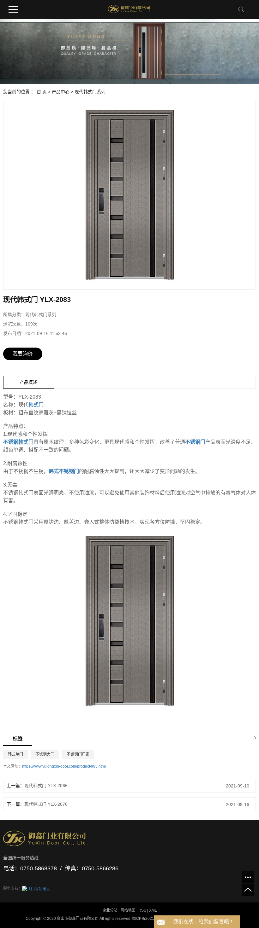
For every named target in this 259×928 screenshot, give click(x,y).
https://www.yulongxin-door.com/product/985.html (64, 766)
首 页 (42, 91)
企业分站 (109, 910)
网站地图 (128, 910)
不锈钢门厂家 (78, 754)
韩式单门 (15, 754)
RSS (142, 910)
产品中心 (60, 91)
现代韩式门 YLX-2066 (46, 785)
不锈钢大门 (44, 754)
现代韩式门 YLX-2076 (46, 804)
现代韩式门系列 (90, 91)
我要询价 (23, 353)
